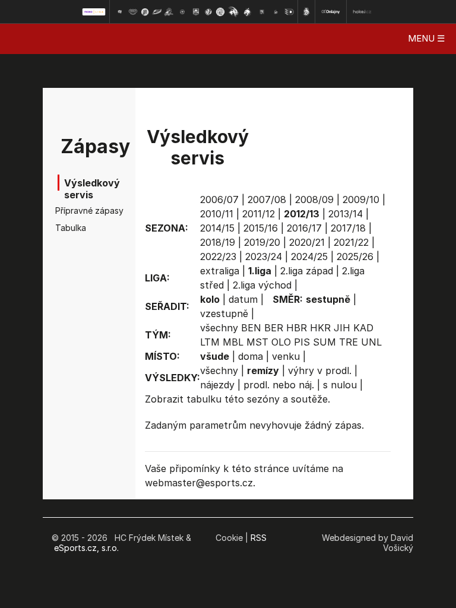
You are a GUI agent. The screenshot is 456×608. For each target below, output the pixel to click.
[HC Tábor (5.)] (169, 12)
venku (286, 356)
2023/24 (263, 256)
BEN (251, 328)
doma (250, 356)
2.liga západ (306, 271)
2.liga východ (262, 285)
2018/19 (217, 242)
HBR (296, 328)
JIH (342, 328)
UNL (371, 342)
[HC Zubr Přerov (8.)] (208, 12)
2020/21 (307, 242)
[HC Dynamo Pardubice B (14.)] (289, 12)
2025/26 (355, 256)
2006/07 (219, 199)
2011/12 (258, 214)
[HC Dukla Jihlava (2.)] (133, 12)
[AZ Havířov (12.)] (262, 12)
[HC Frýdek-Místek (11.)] (247, 12)
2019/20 (262, 242)
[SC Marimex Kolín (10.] (233, 12)
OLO (281, 342)
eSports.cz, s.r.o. (86, 548)
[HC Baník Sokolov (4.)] (157, 12)
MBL (233, 342)
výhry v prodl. (320, 370)
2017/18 (348, 228)
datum (243, 299)
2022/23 (218, 256)
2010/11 (216, 214)
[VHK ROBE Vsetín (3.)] (145, 12)
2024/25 (309, 256)
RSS (259, 538)
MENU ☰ (426, 38)
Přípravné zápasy (73, 210)
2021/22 (351, 242)
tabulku (203, 399)
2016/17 (304, 228)
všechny (219, 328)
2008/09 (314, 199)
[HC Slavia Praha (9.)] (220, 12)
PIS (302, 342)
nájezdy (217, 385)
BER (273, 328)
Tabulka (70, 228)
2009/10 (361, 199)
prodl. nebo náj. (278, 385)
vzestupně (224, 313)
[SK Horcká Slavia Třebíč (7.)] (195, 12)
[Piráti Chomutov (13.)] (276, 12)
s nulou (340, 385)
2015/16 (260, 228)
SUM (324, 342)
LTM (210, 342)
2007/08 (267, 199)
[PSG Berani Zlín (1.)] (119, 12)
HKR (320, 328)
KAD (363, 328)
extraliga (219, 271)
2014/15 (217, 228)
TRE (348, 342)
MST (257, 342)
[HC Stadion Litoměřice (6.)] (182, 12)
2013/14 (345, 214)
